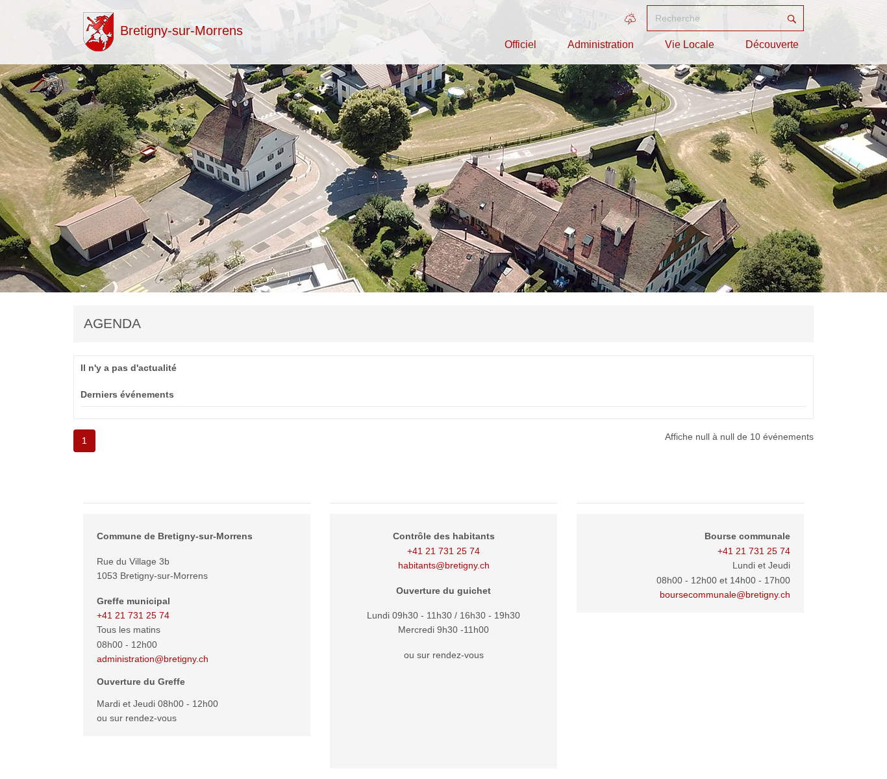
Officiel (520, 44)
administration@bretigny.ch (152, 659)
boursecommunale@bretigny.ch (725, 594)
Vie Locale (689, 44)
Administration (601, 44)
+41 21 (733, 551)
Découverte (772, 44)
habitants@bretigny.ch (444, 565)
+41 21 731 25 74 (133, 615)
